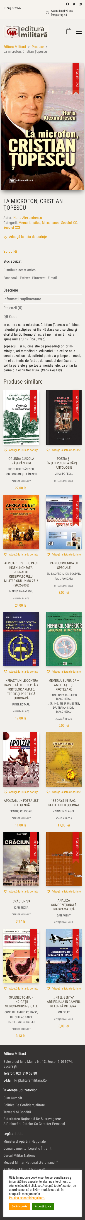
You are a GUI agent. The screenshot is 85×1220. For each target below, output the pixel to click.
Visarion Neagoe (64, 811)
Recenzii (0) (12, 307)
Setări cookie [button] (19, 1206)
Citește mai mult (21, 481)
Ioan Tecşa (21, 907)
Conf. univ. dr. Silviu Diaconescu (64, 696)
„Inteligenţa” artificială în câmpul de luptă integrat (63, 1001)
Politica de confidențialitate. (27, 1198)
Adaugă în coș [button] (21, 598)
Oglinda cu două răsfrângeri (21, 461)
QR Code (10, 316)
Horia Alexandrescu (27, 218)
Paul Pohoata (64, 578)
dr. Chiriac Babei (21, 1017)
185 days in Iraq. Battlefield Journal (64, 803)
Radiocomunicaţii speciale (64, 565)
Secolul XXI (11, 227)
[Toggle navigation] (79, 31)
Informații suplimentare (22, 299)
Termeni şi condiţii (17, 1112)
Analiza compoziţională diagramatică (64, 904)
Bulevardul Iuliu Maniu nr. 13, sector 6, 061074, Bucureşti (38, 1063)
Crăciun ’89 (21, 901)
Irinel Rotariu (21, 704)
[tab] (42, 290)
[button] (25, 236)
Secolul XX (69, 223)
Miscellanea (51, 223)
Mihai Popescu (63, 473)
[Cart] (69, 31)
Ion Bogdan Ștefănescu (21, 474)
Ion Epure (64, 1012)
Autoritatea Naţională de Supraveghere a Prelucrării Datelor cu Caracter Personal (34, 1121)
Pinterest (39, 278)
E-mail (52, 278)
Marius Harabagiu (21, 591)
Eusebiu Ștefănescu (21, 469)
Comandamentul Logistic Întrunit (27, 1148)
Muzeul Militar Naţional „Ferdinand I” (30, 1162)
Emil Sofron (55, 573)
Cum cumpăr (12, 1098)
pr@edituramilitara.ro (30, 1080)
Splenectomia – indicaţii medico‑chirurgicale (21, 1001)
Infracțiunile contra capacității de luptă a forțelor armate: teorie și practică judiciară (21, 689)
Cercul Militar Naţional (19, 1155)
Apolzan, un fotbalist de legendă (21, 803)
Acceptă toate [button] (43, 1206)
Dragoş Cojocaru (21, 811)
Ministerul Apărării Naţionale (24, 1141)
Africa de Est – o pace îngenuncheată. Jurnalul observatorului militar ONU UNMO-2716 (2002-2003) (21, 574)
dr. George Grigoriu (21, 1022)
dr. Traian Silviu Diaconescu (63, 709)
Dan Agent (64, 915)
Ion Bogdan (72, 573)
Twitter (25, 278)
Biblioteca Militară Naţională (24, 1169)
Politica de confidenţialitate (24, 1105)
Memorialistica (29, 223)
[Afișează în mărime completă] (9, 70)
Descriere (10, 290)
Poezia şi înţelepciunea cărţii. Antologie (63, 463)
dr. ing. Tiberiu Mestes (64, 703)
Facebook (10, 278)
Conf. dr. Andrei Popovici (21, 1012)
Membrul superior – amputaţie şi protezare (64, 685)
